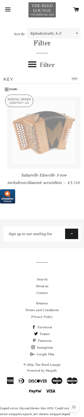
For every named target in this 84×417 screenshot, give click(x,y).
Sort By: (20, 34)
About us (42, 286)
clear (74, 78)
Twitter (44, 334)
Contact (42, 293)
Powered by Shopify (42, 370)
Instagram (44, 347)
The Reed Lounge (48, 365)
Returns (42, 303)
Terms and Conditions (42, 310)
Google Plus (45, 354)
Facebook (44, 327)
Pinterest (44, 341)
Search (42, 279)
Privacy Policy (42, 317)
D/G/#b (13, 89)
